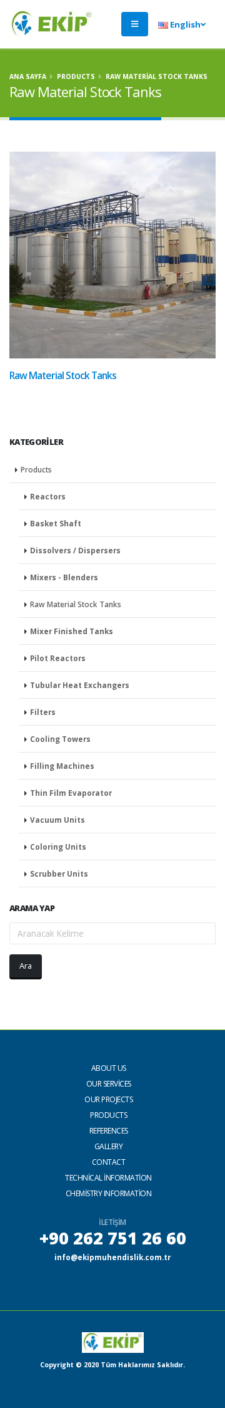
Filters (43, 712)
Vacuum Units (57, 820)
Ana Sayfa (27, 76)
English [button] (184, 24)
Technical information (108, 1177)
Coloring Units (58, 847)
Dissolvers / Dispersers (75, 550)
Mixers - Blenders (64, 577)
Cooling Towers (60, 739)
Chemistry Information (109, 1193)
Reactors (48, 496)
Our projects (108, 1099)
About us (108, 1068)
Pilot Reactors (58, 658)
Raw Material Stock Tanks (75, 604)
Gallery (108, 1146)
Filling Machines (62, 766)
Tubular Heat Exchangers (79, 685)
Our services (108, 1083)
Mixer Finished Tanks (71, 631)
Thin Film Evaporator (71, 793)
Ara (25, 965)
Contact (109, 1162)
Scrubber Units (59, 873)
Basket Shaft (55, 523)
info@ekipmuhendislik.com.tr (112, 1257)
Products (76, 76)
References (108, 1130)
